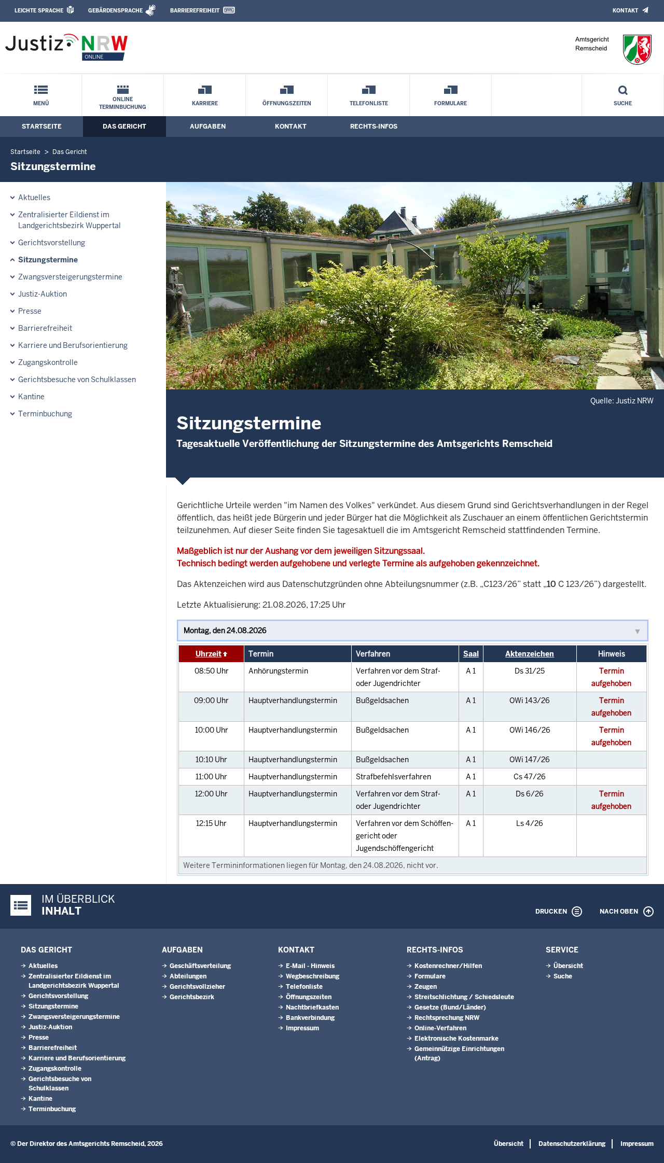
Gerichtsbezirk (192, 997)
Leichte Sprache (39, 10)
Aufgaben (208, 126)
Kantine (31, 396)
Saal (471, 653)
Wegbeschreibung (312, 976)
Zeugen (425, 987)
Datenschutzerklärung (571, 1144)
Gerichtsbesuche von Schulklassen (77, 379)
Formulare (450, 103)
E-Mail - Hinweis (310, 966)
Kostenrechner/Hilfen (448, 966)
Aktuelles (34, 197)
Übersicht (568, 966)
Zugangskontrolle (48, 362)
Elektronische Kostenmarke (456, 1038)
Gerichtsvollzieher (197, 987)
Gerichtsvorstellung (51, 242)
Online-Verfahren (440, 1028)
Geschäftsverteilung (200, 966)
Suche (623, 103)
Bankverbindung (310, 1018)
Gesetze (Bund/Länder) (450, 1007)
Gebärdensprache (115, 10)
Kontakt (625, 10)
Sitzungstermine (48, 259)
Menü (41, 103)
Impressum (302, 1028)
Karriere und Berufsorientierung (73, 345)
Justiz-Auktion (42, 294)
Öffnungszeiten (286, 103)
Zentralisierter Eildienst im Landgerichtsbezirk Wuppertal (69, 220)
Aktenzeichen (529, 653)
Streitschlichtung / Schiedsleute (464, 997)
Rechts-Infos (373, 126)
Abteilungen (188, 976)
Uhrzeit (209, 653)
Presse (30, 311)
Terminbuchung (45, 413)
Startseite (42, 126)
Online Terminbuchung (122, 103)
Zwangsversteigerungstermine (70, 277)
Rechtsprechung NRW (446, 1018)
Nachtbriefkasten (312, 1007)
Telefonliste (369, 103)
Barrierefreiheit (194, 10)
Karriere (205, 103)
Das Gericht (124, 126)
